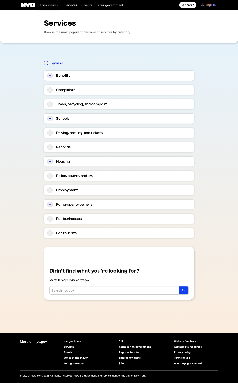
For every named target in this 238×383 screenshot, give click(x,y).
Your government (110, 5)
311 (121, 341)
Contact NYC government (135, 346)
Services (71, 5)
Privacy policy (182, 352)
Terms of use (182, 357)
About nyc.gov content (188, 363)
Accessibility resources (188, 346)
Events (87, 5)
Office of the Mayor (76, 357)
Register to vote (129, 352)
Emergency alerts (130, 357)
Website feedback (185, 341)
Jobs (121, 363)
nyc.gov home (72, 341)
